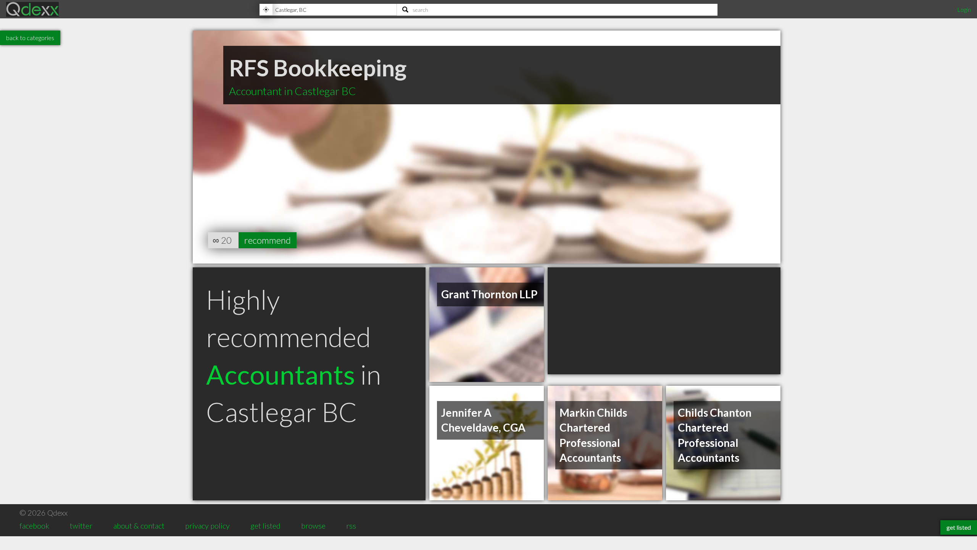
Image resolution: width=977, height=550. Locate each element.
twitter (81, 525)
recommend (267, 240)
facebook (34, 525)
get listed (265, 525)
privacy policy (207, 525)
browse (313, 525)
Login (964, 9)
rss (351, 525)
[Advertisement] (664, 320)
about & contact (138, 525)
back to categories (30, 37)
